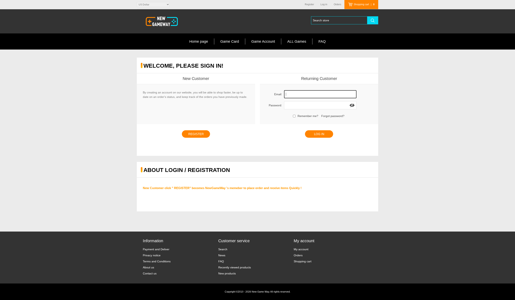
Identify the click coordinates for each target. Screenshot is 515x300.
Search (222, 249)
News (221, 255)
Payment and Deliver (156, 249)
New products (227, 273)
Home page (198, 41)
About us (148, 267)
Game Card (229, 41)
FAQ (322, 41)
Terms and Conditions (157, 261)
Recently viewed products (234, 267)
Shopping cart (302, 261)
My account (301, 249)
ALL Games (296, 41)
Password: (275, 105)
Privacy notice (152, 255)
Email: (278, 94)
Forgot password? (332, 116)
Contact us (150, 273)
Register (309, 4)
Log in (323, 4)
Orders (298, 255)
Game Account (263, 41)
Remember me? (308, 116)
